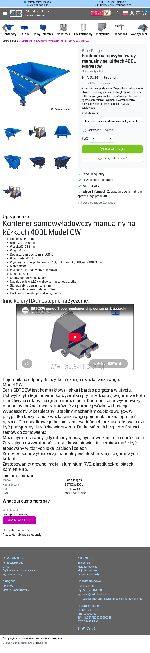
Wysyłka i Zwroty (12, 574)
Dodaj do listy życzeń (115, 158)
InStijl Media (57, 638)
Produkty (8, 586)
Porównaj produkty (88, 574)
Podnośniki (119, 34)
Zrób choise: (90, 113)
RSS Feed (42, 643)
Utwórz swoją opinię (92, 71)
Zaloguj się (84, 563)
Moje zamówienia (87, 566)
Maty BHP (102, 34)
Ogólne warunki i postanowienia (21, 570)
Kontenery (9, 34)
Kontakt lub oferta (13, 563)
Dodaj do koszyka (115, 149)
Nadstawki (64, 34)
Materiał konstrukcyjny (16, 590)
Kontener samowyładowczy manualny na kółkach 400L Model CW (55, 41)
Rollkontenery (83, 34)
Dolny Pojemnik (43, 34)
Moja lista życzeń (87, 570)
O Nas (6, 566)
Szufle (24, 34)
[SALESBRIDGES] (16, 13)
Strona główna (10, 41)
